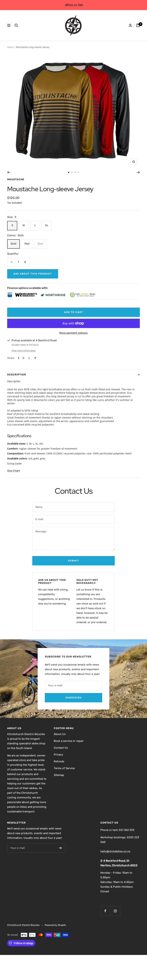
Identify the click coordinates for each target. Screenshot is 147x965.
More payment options (73, 332)
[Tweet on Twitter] (29, 358)
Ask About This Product (32, 273)
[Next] (138, 172)
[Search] (16, 25)
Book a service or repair (69, 741)
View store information (23, 350)
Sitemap (59, 775)
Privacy (58, 754)
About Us (60, 734)
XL (46, 225)
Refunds (59, 761)
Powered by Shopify (55, 925)
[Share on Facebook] (18, 358)
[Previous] (8, 172)
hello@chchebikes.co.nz (115, 851)
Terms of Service (64, 768)
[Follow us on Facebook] (105, 911)
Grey (40, 243)
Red (27, 243)
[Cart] (138, 25)
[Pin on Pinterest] (23, 358)
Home (10, 47)
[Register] (60, 848)
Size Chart (13, 470)
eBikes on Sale (74, 4)
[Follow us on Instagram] (115, 911)
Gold (13, 243)
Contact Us (61, 747)
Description (16, 374)
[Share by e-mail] (35, 358)
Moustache (15, 179)
